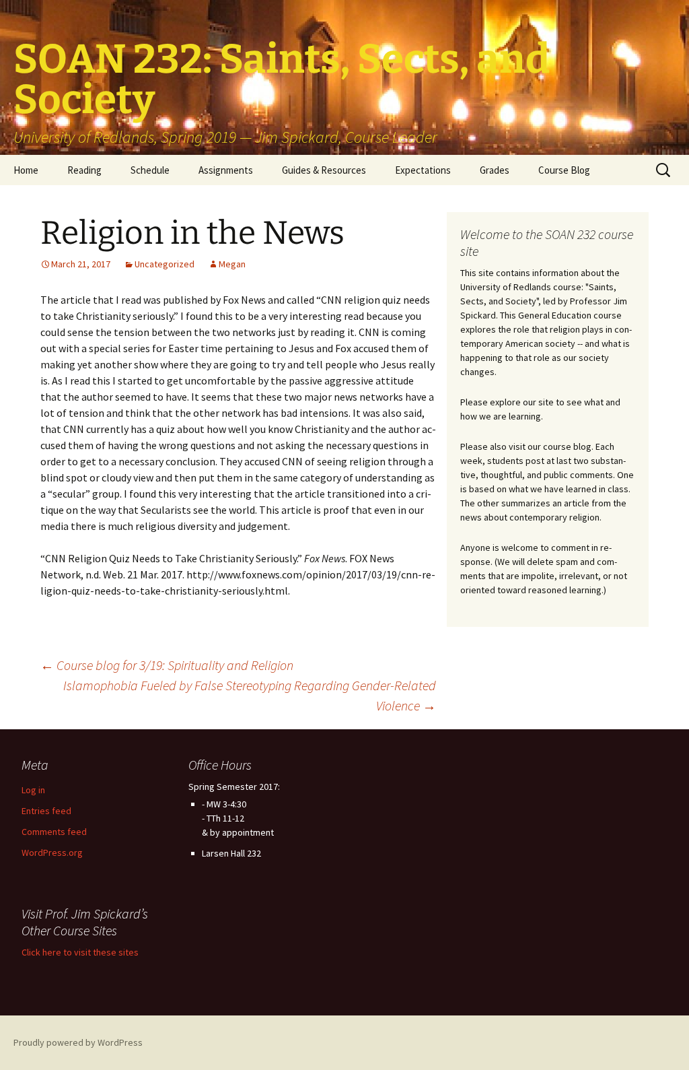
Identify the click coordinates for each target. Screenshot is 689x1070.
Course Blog (564, 170)
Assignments (225, 170)
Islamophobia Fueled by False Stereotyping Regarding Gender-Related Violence (249, 695)
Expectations (423, 170)
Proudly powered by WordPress (78, 1042)
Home (25, 170)
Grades (494, 170)
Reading (84, 170)
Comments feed (54, 832)
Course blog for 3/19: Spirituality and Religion (166, 665)
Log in (33, 790)
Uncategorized (164, 264)
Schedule (150, 170)
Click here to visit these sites (80, 952)
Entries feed (46, 811)
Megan (232, 264)
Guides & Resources (324, 170)
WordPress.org (52, 852)
